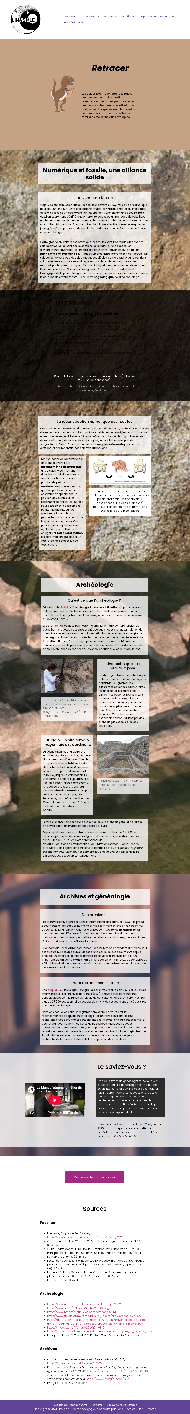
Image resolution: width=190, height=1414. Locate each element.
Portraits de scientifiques (119, 16)
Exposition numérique (154, 16)
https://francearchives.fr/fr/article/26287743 (75, 1363)
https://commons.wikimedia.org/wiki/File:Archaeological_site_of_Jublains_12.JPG (100, 1331)
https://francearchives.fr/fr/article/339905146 (118, 1371)
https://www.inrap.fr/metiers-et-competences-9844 (81, 1312)
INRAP (64, 607)
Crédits (97, 1405)
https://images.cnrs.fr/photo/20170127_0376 (75, 1327)
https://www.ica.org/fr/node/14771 (108, 1379)
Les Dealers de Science (122, 1405)
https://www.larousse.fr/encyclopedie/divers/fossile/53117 (84, 1237)
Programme (71, 16)
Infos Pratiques (73, 22)
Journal (89, 16)
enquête (53, 990)
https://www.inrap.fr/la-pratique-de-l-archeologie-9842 (84, 1304)
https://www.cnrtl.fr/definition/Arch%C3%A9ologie (79, 1308)
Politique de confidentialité (70, 1405)
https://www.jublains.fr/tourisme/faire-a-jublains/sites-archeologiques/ (94, 1316)
